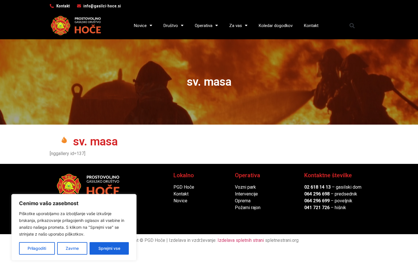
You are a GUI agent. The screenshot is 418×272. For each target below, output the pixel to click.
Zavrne (72, 248)
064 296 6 (314, 194)
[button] (352, 25)
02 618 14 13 (317, 187)
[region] (73, 227)
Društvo (171, 25)
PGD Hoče (183, 187)
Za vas (235, 25)
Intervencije (246, 194)
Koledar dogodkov (276, 25)
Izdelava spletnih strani (241, 240)
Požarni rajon (247, 207)
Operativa (203, 25)
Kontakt (311, 25)
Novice (140, 25)
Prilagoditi (37, 248)
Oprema (243, 200)
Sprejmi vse (109, 248)
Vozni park (245, 187)
